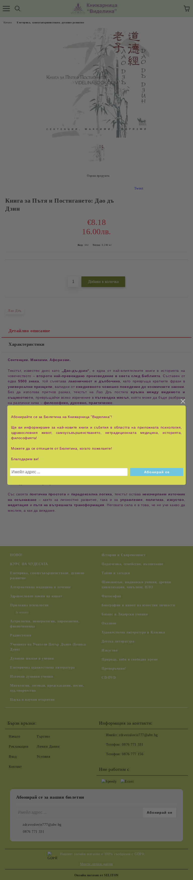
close (183, 401)
